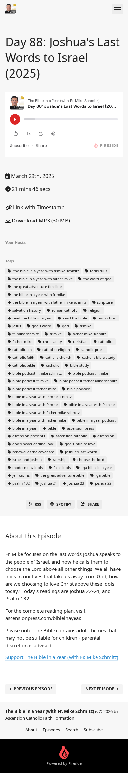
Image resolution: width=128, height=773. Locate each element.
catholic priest (92, 349)
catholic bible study (98, 357)
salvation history (26, 310)
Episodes (51, 730)
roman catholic (64, 310)
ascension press (80, 428)
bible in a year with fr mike (91, 404)
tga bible (102, 475)
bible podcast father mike (33, 388)
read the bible (74, 318)
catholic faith (22, 357)
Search (71, 730)
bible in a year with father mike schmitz (45, 412)
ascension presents (28, 436)
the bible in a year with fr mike (38, 294)
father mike (21, 341)
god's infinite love (79, 443)
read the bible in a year (31, 318)
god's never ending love (32, 443)
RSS (38, 504)
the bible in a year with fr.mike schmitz (45, 270)
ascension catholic (71, 436)
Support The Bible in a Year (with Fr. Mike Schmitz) (61, 657)
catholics (105, 341)
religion (94, 310)
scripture (104, 302)
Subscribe (93, 730)
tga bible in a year (96, 467)
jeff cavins (20, 475)
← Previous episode (31, 689)
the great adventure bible (61, 475)
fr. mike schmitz (25, 333)
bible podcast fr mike (30, 380)
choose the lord (90, 459)
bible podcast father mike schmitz (87, 380)
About (31, 730)
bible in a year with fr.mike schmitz (41, 396)
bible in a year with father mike (38, 420)
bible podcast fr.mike (90, 373)
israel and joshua (26, 459)
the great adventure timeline (36, 286)
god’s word (41, 325)
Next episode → (102, 689)
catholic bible (23, 365)
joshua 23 (75, 483)
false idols (62, 467)
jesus (16, 325)
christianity (52, 341)
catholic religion (55, 349)
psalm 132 (20, 483)
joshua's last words (80, 451)
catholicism (21, 349)
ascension (105, 436)
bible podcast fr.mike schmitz (36, 373)
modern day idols (27, 467)
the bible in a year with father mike (42, 278)
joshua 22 (102, 483)
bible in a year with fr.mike (34, 404)
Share (93, 504)
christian (80, 341)
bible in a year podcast (96, 420)
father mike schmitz (89, 333)
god (65, 325)
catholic (52, 365)
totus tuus (98, 270)
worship (59, 459)
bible (51, 428)
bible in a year (24, 428)
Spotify (63, 504)
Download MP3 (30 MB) (40, 220)
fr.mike (85, 325)
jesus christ (107, 318)
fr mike (55, 333)
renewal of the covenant (32, 451)
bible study (79, 365)
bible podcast (78, 388)
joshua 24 (48, 483)
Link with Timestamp (38, 207)
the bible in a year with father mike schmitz (48, 302)
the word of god (97, 278)
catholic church (57, 357)
